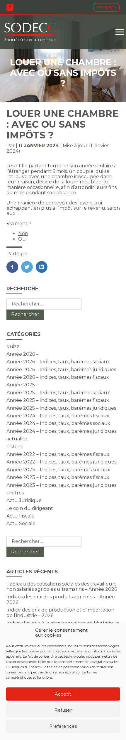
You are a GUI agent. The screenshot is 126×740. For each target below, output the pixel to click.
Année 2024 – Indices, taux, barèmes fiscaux (57, 415)
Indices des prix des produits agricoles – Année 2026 (60, 599)
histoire (14, 446)
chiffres (15, 493)
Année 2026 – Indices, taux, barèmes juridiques (61, 369)
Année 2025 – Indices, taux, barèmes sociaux (58, 392)
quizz (12, 346)
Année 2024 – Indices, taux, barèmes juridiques (61, 431)
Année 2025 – (22, 385)
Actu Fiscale (20, 516)
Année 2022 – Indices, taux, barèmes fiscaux (57, 454)
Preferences (63, 726)
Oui (22, 239)
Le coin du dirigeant (29, 508)
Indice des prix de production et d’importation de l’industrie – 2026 (60, 612)
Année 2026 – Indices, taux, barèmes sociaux (58, 361)
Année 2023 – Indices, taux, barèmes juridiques (61, 485)
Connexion (106, 7)
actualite (16, 439)
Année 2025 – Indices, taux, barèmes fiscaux (57, 400)
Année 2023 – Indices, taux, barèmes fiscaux (57, 477)
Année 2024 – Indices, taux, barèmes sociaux (58, 423)
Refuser (63, 710)
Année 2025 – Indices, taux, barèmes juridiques (61, 408)
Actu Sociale (20, 523)
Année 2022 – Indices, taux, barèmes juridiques (61, 462)
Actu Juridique (24, 500)
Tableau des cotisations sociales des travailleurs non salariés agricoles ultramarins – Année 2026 (61, 586)
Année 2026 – (22, 354)
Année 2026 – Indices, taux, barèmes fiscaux (57, 377)
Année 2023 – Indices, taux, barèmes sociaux (58, 470)
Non (23, 233)
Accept (63, 694)
